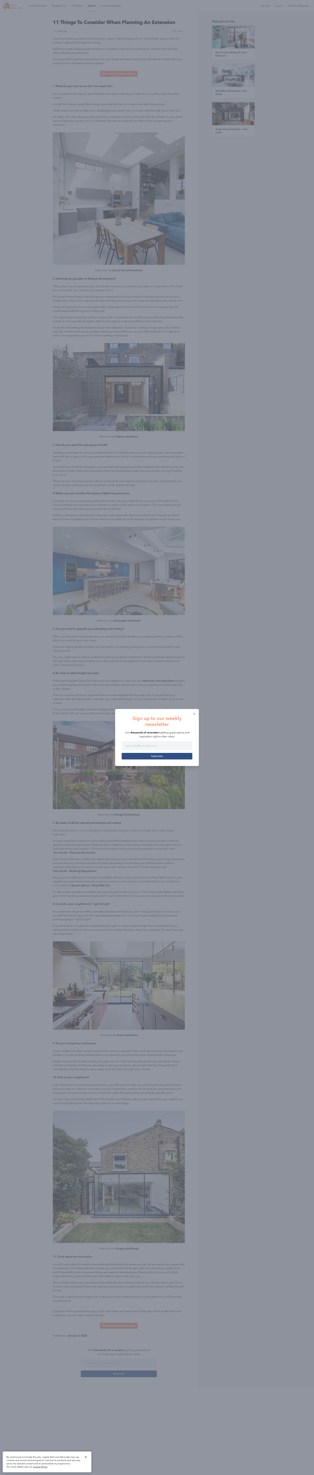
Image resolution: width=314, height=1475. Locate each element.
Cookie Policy (40, 1466)
